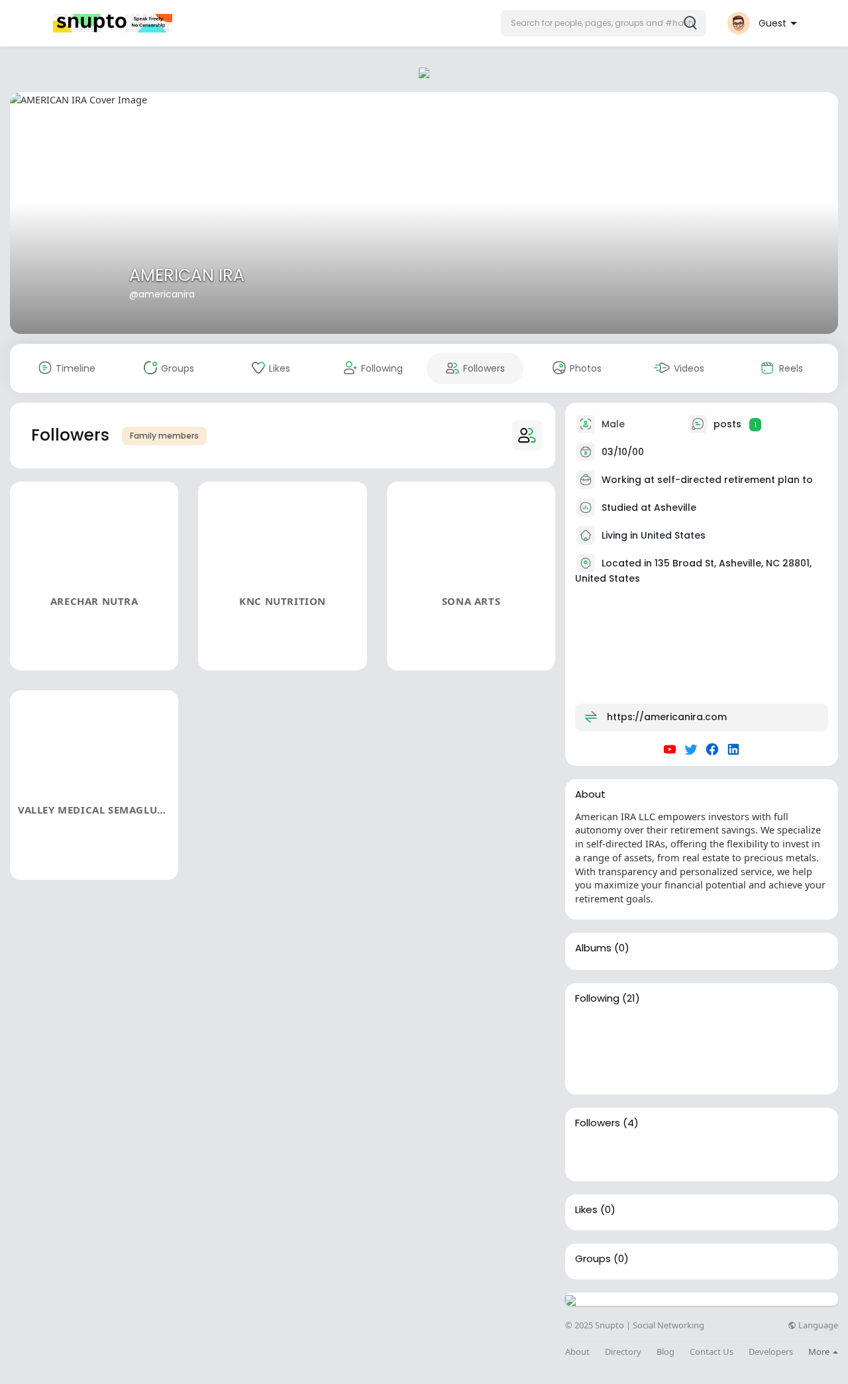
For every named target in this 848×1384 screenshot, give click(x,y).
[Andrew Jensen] (718, 1030)
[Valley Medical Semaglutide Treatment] (718, 1154)
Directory (623, 1352)
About (577, 1352)
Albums (593, 948)
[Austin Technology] (634, 1068)
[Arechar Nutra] (591, 1154)
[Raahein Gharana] (676, 1068)
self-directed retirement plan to (735, 479)
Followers (597, 1123)
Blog (665, 1352)
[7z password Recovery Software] (591, 1030)
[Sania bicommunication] (634, 1030)
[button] (603, 23)
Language (817, 1325)
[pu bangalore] (803, 1030)
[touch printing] (676, 1030)
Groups (593, 1258)
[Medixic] (591, 1068)
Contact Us (711, 1352)
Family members (164, 435)
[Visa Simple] (761, 1030)
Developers (771, 1352)
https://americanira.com (667, 716)
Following (597, 998)
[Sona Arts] (676, 1154)
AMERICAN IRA (186, 275)
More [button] (819, 1351)
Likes (586, 1209)
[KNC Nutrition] (634, 1154)
